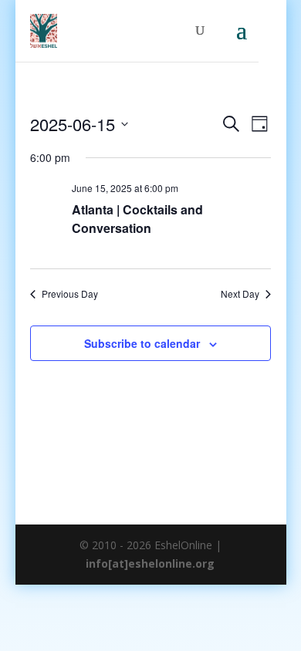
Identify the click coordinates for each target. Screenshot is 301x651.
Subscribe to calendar (142, 343)
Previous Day (70, 294)
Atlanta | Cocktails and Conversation (137, 219)
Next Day (240, 294)
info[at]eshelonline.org (150, 563)
